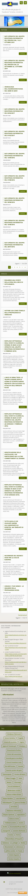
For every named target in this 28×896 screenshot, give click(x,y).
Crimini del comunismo (14, 754)
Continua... (23, 53)
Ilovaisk (20, 766)
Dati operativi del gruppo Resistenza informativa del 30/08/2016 (14, 200)
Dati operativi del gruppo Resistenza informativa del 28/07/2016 (14, 245)
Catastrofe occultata (10, 742)
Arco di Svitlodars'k (14, 786)
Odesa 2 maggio (11, 778)
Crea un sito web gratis (12, 892)
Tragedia (20, 738)
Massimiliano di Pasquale (14, 839)
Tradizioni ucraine (10, 823)
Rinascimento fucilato (14, 750)
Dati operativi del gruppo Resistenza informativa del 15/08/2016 (14, 222)
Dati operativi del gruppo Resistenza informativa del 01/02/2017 (14, 133)
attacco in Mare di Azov (14, 794)
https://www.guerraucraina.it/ (13, 676)
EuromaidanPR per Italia (17, 827)
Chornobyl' (17, 782)
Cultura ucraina (14, 819)
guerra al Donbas (20, 802)
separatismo (21, 815)
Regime (22, 742)
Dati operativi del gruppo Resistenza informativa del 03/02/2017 (14, 111)
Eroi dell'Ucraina (10, 766)
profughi (15, 843)
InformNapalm (7, 802)
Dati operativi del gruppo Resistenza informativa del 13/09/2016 (14, 156)
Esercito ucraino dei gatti (14, 770)
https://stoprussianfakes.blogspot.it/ (15, 643)
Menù (25, 2)
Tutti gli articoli (22, 615)
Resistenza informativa (14, 810)
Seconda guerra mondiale (14, 758)
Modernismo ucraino (14, 790)
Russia (20, 851)
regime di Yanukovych (9, 746)
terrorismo (14, 806)
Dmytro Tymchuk (8, 815)
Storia (18, 835)
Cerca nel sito (21, 2)
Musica (9, 782)
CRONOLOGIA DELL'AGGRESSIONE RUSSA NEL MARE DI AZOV (13, 89)
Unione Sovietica (10, 738)
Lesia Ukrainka (20, 798)
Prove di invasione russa (14, 762)
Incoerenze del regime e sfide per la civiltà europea (13, 558)
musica (21, 823)
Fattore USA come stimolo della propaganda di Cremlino (14, 313)
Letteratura (19, 847)
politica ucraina (10, 851)
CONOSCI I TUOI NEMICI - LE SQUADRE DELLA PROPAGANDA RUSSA (14, 588)
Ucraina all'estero (19, 774)
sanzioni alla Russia (19, 831)
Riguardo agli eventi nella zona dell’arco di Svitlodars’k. (13, 282)
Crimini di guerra (14, 855)
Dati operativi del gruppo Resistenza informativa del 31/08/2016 (14, 178)
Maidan (23, 843)
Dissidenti (22, 746)
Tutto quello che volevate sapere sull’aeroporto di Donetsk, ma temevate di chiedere (13, 525)
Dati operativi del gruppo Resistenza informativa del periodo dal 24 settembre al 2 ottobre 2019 (14, 64)
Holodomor (5, 843)
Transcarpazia (7, 774)
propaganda (6, 831)
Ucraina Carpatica (14, 859)
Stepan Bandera (8, 798)
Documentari (9, 847)
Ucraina (10, 835)
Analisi (5, 827)
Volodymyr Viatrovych (14, 734)
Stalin (20, 778)
